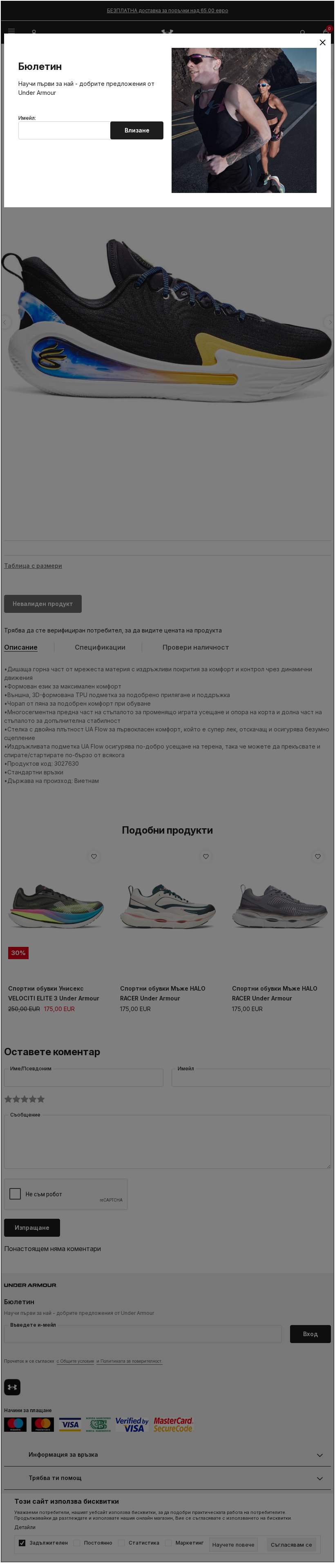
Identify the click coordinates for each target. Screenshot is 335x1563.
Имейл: (27, 118)
